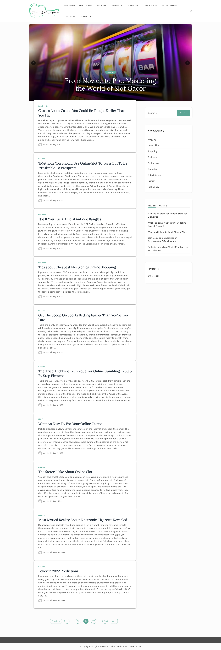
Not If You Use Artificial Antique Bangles (69, 219)
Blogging (69, 5)
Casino (110, 72)
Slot (40, 419)
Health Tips (85, 5)
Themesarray (134, 646)
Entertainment (170, 5)
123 (105, 621)
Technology (133, 5)
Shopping (102, 5)
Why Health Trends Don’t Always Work (167, 232)
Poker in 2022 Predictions (58, 571)
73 (78, 621)
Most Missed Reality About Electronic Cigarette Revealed (82, 520)
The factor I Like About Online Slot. (65, 471)
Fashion (70, 16)
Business (117, 5)
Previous (56, 621)
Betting (42, 311)
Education (151, 5)
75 (93, 621)
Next (114, 621)
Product (42, 515)
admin (45, 144)
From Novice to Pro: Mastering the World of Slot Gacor (110, 84)
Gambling (43, 106)
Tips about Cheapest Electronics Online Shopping (77, 267)
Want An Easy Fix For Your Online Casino (70, 423)
